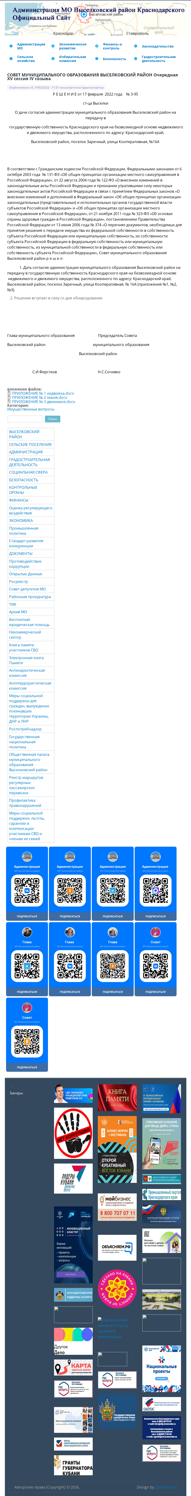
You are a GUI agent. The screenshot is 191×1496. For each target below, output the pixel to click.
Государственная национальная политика (24, 742)
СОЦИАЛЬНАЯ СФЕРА (28, 472)
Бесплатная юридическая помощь (29, 622)
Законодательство (158, 46)
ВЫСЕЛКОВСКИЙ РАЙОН (24, 434)
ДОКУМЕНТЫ (21, 553)
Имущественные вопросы (30, 409)
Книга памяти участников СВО (23, 647)
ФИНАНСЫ (18, 500)
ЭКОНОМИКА (21, 520)
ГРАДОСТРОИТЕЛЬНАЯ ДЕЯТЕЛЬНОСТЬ (29, 462)
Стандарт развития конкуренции (26, 543)
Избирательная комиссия (72, 59)
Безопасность (114, 59)
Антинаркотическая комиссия (27, 673)
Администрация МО (31, 46)
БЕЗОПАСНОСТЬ (23, 480)
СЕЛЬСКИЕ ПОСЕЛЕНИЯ (30, 444)
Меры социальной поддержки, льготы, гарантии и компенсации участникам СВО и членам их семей (27, 826)
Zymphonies (166, 1487)
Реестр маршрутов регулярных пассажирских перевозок (26, 785)
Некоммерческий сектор (25, 635)
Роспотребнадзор (25, 729)
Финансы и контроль (112, 46)
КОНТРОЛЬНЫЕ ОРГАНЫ (23, 490)
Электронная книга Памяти (26, 660)
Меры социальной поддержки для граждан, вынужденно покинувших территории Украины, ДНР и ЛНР (29, 708)
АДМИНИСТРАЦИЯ (26, 452)
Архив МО (18, 611)
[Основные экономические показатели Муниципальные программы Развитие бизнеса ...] (96, 46)
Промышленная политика (23, 531)
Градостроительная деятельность (159, 59)
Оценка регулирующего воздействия (30, 510)
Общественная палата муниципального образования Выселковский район (29, 762)
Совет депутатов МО (27, 589)
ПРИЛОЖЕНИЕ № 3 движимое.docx (43, 401)
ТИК (12, 604)
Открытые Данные (25, 573)
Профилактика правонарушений (25, 803)
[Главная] (8, 19)
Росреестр (18, 581)
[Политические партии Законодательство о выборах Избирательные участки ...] (53, 58)
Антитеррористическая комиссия (30, 686)
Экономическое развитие (72, 46)
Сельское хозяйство (26, 59)
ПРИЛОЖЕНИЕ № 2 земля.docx (39, 397)
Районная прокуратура (30, 596)
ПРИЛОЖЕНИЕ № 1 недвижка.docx (43, 393)
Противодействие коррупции (25, 564)
